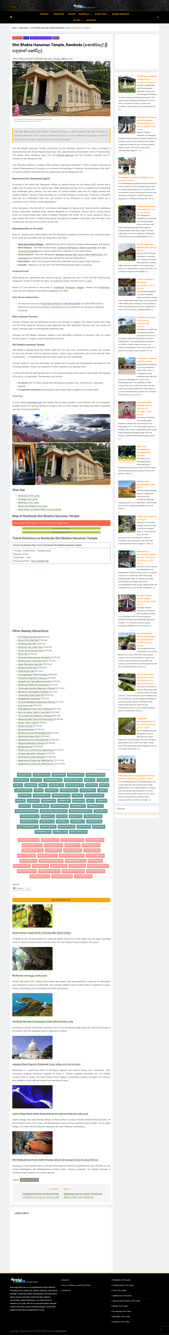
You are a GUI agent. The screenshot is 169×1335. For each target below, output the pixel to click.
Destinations (56, 785)
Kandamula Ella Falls (28, 667)
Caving (18, 785)
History (76, 20)
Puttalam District (95, 871)
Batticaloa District (32, 845)
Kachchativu (104, 287)
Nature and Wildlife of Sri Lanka (32, 506)
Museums (25, 806)
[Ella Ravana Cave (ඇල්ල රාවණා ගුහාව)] (32, 969)
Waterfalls (84, 14)
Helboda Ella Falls (26, 671)
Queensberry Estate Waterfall (32, 757)
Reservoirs (75, 816)
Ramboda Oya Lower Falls (30, 647)
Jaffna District (53, 850)
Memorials (64, 800)
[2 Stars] (37, 59)
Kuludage (33, 800)
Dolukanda (59, 287)
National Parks (41, 806)
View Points (84, 826)
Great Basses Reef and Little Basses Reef (61, 303)
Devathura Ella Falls (27, 643)
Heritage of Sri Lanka (27, 499)
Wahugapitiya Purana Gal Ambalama (35, 709)
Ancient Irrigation (120, 14)
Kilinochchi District (47, 855)
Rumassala (70, 287)
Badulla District (95, 840)
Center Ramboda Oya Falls (30, 650)
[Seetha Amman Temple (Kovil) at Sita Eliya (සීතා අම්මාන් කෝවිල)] (32, 927)
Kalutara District (73, 850)
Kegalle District (27, 855)
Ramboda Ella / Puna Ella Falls (32, 661)
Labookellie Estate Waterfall (31, 695)
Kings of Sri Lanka (94, 795)
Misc (90, 800)
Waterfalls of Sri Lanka (28, 502)
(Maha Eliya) (90, 254)
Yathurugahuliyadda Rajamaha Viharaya (37, 688)
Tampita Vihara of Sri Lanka (123, 1285)
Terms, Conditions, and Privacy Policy (76, 1285)
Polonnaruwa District (73, 871)
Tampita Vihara (66, 826)
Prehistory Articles (29, 816)
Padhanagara (77, 806)
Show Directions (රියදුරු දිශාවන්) (61, 532)
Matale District (59, 866)
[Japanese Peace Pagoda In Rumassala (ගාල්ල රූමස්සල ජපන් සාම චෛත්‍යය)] (32, 1058)
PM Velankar (17, 121)
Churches (31, 785)
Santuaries (62, 821)
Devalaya (91, 785)
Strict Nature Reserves (27, 826)
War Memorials (43, 832)
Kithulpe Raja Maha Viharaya (31, 753)
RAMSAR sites (48, 816)
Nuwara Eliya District (49, 871)
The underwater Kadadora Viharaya (35, 716)
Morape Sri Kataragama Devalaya (33, 692)
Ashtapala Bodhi (75, 774)
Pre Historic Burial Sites (80, 811)
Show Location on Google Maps (61, 528)
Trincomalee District (62, 876)
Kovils (26, 38)
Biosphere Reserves (53, 780)
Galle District (72, 845)
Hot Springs (24, 795)
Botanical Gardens (73, 780)
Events (104, 785)
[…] (119, 109)
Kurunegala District (75, 860)
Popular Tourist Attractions (41, 38)
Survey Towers (48, 826)
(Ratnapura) (67, 247)
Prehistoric (59, 14)
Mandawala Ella (25, 746)
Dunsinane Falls (25, 705)
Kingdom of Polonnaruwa (51, 860)
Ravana (56, 38)
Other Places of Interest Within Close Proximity (39, 509)
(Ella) (88, 247)
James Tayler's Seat (27, 722)
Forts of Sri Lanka (119, 1290)
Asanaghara (58, 774)
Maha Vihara (95, 860)
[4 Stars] (41, 59)
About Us (65, 1280)
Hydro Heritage (41, 795)
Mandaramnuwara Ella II (29, 736)
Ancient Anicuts (41, 774)
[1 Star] (35, 59)
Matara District (77, 866)
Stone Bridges (94, 821)
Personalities (95, 806)
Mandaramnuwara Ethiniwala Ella (33, 740)
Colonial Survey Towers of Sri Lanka (126, 1301)
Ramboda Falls (35, 402)
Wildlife (71, 14)
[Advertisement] (61, 598)
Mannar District (21, 866)
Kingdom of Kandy (95, 855)
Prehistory (100, 811)
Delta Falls (23, 654)
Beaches (36, 780)
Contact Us (66, 1290)
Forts (38, 790)
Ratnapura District (40, 876)
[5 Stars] (42, 59)
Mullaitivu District (27, 871)
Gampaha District (91, 845)
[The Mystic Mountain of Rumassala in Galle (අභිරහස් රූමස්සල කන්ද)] (32, 1015)
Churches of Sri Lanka (120, 1322)
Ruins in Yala (47, 821)
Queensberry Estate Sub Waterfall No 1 (36, 760)
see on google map (40, 561)
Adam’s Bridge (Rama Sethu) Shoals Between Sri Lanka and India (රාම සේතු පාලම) (50, 1113)
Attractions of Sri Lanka (29, 496)
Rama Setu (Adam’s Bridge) (31, 244)
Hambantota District (32, 850)
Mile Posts (78, 800)
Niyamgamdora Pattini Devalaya (33, 674)
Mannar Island (40, 866)
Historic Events (88, 790)
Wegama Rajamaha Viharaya (31, 743)
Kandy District (92, 850)
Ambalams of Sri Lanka (121, 1280)
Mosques (101, 800)
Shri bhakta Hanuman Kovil (30, 637)
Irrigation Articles (61, 795)
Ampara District (50, 840)
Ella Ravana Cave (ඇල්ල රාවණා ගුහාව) (29, 975)
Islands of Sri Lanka (120, 1306)
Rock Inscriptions (93, 816)
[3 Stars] (39, 59)
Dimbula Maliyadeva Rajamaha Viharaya (37, 702)
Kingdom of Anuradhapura (71, 855)
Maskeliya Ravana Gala (66, 254)
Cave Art (102, 780)
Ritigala (80, 287)
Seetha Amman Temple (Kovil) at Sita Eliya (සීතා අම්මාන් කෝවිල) (41, 933)
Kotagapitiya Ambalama (29, 698)
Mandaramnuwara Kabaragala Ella (34, 733)
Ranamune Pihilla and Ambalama (33, 685)
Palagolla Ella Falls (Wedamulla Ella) (35, 681)
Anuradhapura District (72, 840)
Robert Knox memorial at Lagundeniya (36, 750)
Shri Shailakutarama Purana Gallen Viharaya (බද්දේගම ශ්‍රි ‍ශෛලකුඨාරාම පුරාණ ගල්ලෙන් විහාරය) (55, 1160)
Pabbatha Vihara (59, 806)
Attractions (100, 14)
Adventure (91, 20)
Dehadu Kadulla (25, 726)
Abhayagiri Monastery (28, 840)
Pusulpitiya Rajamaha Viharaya (32, 678)
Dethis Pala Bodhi (75, 785)
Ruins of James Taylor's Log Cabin (34, 712)
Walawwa (98, 826)
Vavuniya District (83, 876)
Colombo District (53, 845)
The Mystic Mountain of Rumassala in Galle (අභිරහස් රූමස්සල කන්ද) (42, 1021)
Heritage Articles (69, 790)
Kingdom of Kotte (28, 860)
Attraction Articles (95, 774)
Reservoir (65, 155)
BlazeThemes (61, 1331)
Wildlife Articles (78, 832)
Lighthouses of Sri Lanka (122, 1296)
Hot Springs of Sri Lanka (121, 1311)
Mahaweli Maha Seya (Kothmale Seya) (36, 719)
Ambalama (24, 774)
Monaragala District (98, 866)
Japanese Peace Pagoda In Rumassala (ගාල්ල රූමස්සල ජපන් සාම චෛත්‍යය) (46, 1064)
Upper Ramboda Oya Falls (30, 664)
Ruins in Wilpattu (29, 821)
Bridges (89, 780)
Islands (77, 795)
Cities (43, 785)
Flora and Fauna (23, 790)
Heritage (44, 14)
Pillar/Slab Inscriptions (26, 811)
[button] (61, 428)
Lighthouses (48, 800)
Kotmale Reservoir (26, 729)
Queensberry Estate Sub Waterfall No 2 (36, 764)
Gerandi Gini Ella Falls (28, 640)
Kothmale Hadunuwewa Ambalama (34, 657)
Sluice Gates (78, 821)
